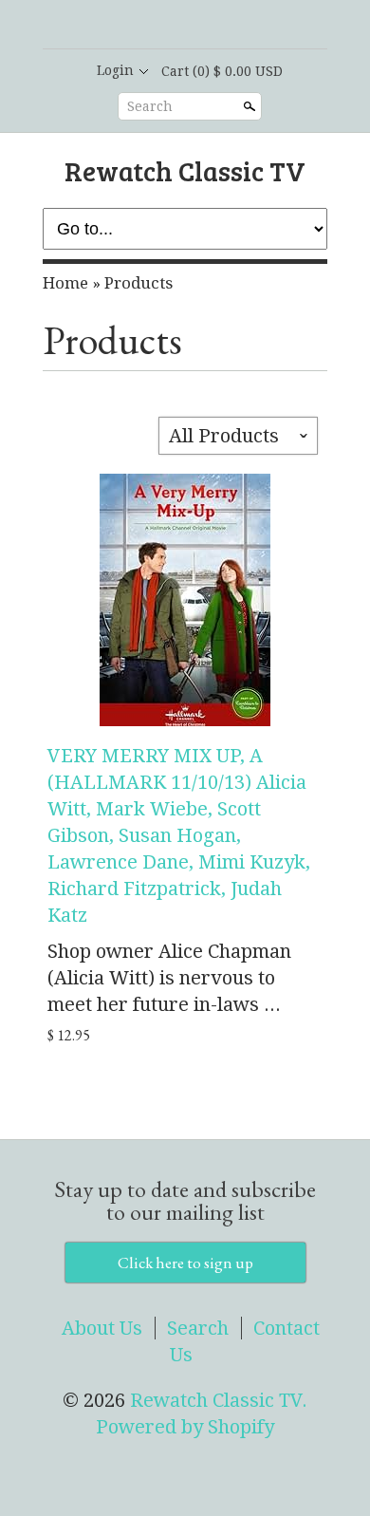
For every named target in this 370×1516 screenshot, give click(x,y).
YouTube (232, 25)
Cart (222, 71)
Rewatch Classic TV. (218, 1400)
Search (150, 106)
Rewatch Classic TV (185, 170)
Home (65, 282)
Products (138, 282)
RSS (135, 25)
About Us (102, 1328)
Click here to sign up (185, 1262)
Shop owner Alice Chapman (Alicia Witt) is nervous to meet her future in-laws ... (169, 978)
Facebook (168, 25)
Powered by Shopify (185, 1426)
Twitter (200, 25)
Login (115, 70)
